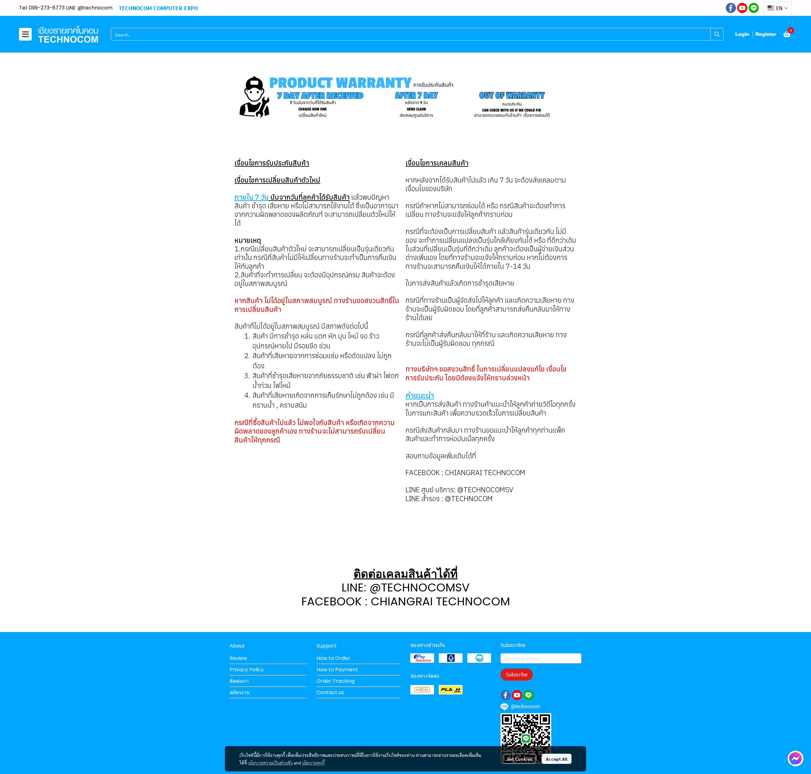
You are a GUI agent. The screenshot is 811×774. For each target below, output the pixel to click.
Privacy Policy (247, 669)
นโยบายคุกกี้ (313, 762)
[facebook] (731, 8)
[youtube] (742, 8)
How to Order (333, 658)
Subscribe (516, 674)
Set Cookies (519, 759)
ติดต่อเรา (239, 681)
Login (742, 34)
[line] (754, 8)
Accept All (556, 759)
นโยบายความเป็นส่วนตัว (270, 762)
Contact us (330, 692)
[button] (777, 8)
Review (238, 658)
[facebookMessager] (795, 758)
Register (766, 34)
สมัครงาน (240, 692)
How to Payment (337, 669)
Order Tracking (335, 681)
